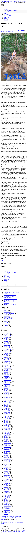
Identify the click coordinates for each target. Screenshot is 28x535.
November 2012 (7, 508)
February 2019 (7, 410)
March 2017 (6, 441)
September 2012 (7, 511)
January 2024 (7, 346)
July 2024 (6, 338)
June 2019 (6, 405)
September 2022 (7, 368)
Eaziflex (8, 273)
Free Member (7, 312)
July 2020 (6, 388)
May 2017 (6, 439)
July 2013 (6, 499)
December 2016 (7, 445)
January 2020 (7, 396)
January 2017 (7, 444)
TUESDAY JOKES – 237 (10, 295)
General (22, 30)
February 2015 (7, 475)
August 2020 (7, 386)
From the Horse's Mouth (9, 313)
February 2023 (7, 361)
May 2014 (6, 487)
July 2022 (6, 370)
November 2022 (7, 365)
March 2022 (6, 376)
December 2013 (7, 492)
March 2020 (6, 393)
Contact (5, 280)
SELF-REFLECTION (9, 300)
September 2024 (7, 335)
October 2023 (7, 350)
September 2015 (7, 465)
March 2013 (6, 504)
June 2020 (6, 389)
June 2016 (6, 453)
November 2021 (7, 381)
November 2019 (7, 398)
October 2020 (7, 384)
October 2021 (7, 382)
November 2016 (7, 447)
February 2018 (7, 427)
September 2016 (7, 449)
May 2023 (6, 357)
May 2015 (6, 471)
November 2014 (7, 479)
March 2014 (6, 489)
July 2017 (6, 436)
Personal (11, 31)
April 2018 (6, 424)
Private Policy (13, 531)
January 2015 (7, 476)
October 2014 (7, 480)
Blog (19, 30)
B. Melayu (6, 279)
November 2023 (7, 349)
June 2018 (6, 421)
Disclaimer (7, 531)
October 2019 (7, 400)
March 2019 (6, 409)
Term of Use (21, 531)
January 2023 (7, 362)
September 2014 (7, 481)
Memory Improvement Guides (11, 320)
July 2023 (6, 354)
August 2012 (7, 512)
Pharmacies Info (7, 277)
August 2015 (7, 467)
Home (5, 269)
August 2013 (7, 498)
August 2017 (7, 435)
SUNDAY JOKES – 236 (10, 297)
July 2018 (6, 420)
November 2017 (7, 431)
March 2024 (6, 343)
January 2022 (7, 378)
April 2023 (6, 358)
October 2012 (7, 510)
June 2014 (6, 485)
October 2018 (7, 416)
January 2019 (7, 412)
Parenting (6, 321)
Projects (5, 324)
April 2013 (6, 503)
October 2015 (7, 464)
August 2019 (7, 402)
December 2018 (7, 413)
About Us (6, 281)
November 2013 (7, 494)
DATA (5, 293)
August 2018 (7, 418)
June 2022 (6, 372)
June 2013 (6, 500)
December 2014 (7, 477)
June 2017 (6, 437)
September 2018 (7, 417)
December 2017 (7, 429)
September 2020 (7, 385)
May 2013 (6, 502)
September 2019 (7, 401)
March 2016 (6, 457)
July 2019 (6, 404)
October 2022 (7, 366)
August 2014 (7, 483)
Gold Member (7, 316)
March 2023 (6, 360)
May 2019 (6, 406)
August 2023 (7, 353)
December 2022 (7, 364)
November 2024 (7, 333)
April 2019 (6, 408)
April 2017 (6, 440)
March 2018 (6, 425)
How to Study (7, 317)
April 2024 (6, 342)
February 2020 (7, 394)
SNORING (6, 303)
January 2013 (7, 507)
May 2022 (6, 373)
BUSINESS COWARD (9, 296)
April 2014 (6, 488)
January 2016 (7, 460)
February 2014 (7, 491)
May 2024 (6, 341)
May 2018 (6, 422)
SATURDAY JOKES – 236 (10, 299)
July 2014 (6, 484)
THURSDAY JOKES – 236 (10, 301)
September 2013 (7, 496)
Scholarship (6, 325)
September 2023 (7, 351)
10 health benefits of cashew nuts (11, 292)
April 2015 (6, 472)
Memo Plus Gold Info (12, 272)
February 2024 (7, 345)
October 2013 (7, 495)
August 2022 (7, 369)
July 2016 (6, 452)
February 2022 (7, 377)
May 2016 (6, 455)
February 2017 (7, 443)
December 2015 (7, 461)
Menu (2, 5)
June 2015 (6, 469)
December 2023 (7, 347)
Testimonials (6, 276)
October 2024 (7, 334)
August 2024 (7, 337)
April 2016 (6, 456)
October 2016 (7, 448)
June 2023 (6, 355)
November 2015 (7, 463)
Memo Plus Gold (5, 31)
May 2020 (6, 390)
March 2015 (6, 473)
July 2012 (6, 514)
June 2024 (6, 339)
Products (6, 271)
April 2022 (6, 374)
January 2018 (7, 428)
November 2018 (7, 414)
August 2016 (7, 451)
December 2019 (7, 397)
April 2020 (6, 392)
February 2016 (7, 459)
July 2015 (6, 468)
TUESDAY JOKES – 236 (10, 304)
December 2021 (7, 380)
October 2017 (7, 432)
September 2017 (7, 433)
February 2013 (7, 506)
